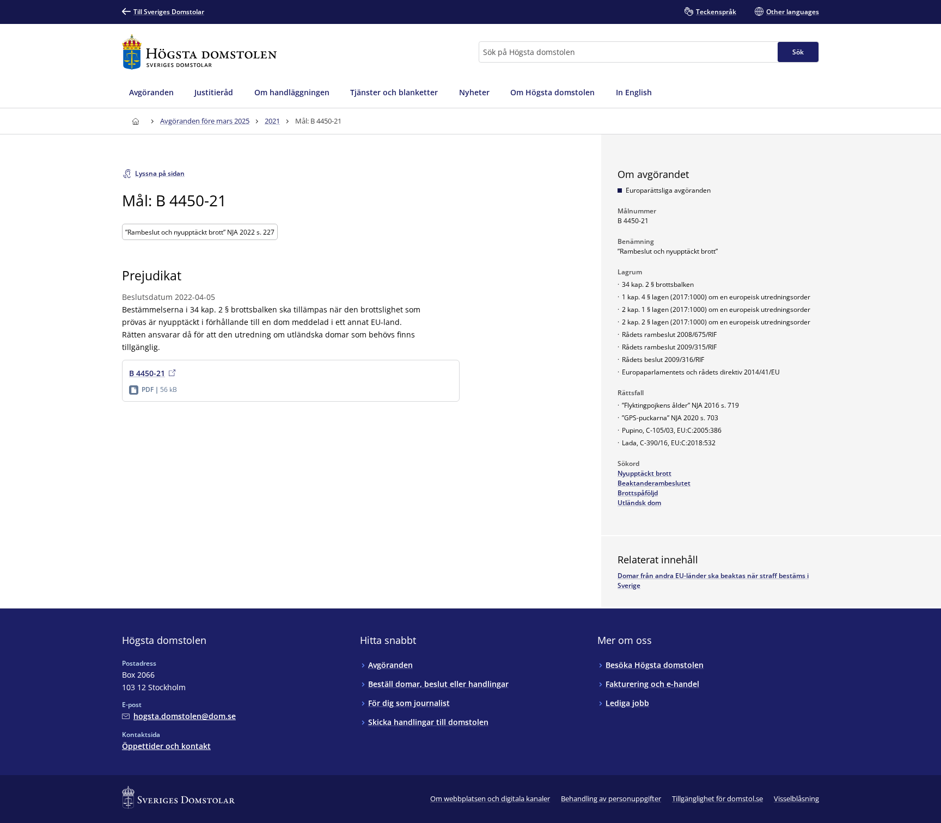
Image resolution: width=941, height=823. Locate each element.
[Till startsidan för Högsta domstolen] (199, 52)
